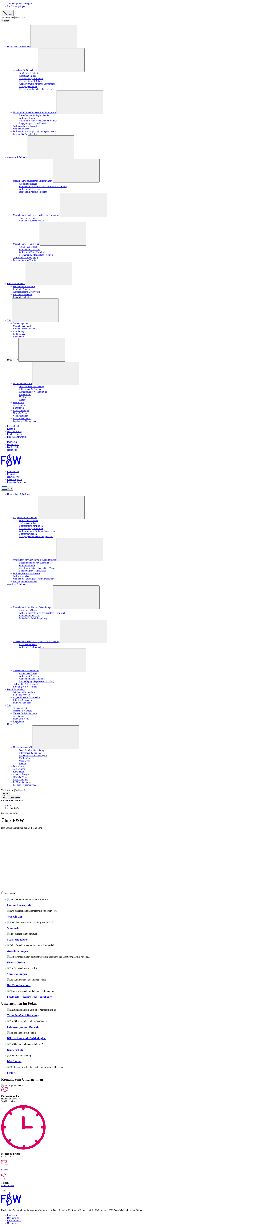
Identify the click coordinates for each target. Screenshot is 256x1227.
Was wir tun (18, 402)
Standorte (13, 928)
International (13, 426)
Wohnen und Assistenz (29, 189)
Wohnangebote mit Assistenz (26, 126)
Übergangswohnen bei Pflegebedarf (36, 89)
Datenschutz (13, 444)
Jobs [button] (9, 705)
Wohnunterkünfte (27, 118)
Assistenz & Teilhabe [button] (17, 584)
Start (9, 805)
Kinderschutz (25, 394)
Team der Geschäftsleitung (31, 386)
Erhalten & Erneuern (22, 294)
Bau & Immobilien (16, 283)
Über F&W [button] (12, 724)
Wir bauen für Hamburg (24, 286)
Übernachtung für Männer (31, 81)
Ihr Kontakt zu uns (22, 418)
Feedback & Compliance (24, 421)
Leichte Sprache (14, 434)
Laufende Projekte (21, 289)
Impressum (12, 442)
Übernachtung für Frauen (31, 78)
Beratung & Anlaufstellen (25, 134)
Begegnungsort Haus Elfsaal (32, 123)
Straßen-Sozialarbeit (28, 73)
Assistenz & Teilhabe (17, 157)
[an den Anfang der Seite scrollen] (3, 1190)
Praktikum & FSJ (21, 334)
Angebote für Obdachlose (25, 70)
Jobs (9, 320)
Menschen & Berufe (22, 326)
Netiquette (12, 450)
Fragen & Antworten (17, 437)
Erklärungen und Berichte (23, 1026)
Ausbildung (18, 331)
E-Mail (4, 1169)
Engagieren (18, 336)
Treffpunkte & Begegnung (25, 257)
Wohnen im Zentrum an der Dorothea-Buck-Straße (43, 186)
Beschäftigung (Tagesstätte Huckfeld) (36, 255)
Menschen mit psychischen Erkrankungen (32, 181)
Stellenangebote (20, 323)
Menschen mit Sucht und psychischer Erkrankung (36, 215)
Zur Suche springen (16, 6)
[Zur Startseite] (11, 466)
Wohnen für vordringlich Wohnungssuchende (34, 131)
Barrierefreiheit (14, 447)
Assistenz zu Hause (28, 184)
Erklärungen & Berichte (30, 389)
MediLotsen (24, 397)
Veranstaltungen (20, 415)
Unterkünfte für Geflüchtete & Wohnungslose (34, 112)
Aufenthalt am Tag (27, 76)
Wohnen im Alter (21, 128)
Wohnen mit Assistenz (29, 249)
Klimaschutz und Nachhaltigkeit (26, 1038)
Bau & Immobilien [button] (16, 689)
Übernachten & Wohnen (18, 46)
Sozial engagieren (17, 939)
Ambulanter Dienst (28, 247)
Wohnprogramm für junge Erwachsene (37, 84)
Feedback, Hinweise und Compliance (29, 996)
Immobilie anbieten (22, 297)
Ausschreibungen (21, 410)
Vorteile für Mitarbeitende (25, 328)
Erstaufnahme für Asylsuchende (34, 115)
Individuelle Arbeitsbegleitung (33, 192)
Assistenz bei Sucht (28, 218)
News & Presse (20, 413)
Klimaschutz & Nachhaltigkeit (33, 391)
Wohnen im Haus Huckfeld (32, 252)
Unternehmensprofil (22, 383)
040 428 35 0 (7, 1185)
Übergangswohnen (28, 86)
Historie (22, 399)
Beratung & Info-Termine (25, 260)
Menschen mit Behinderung (26, 244)
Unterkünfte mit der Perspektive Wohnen (38, 120)
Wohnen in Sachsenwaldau (31, 220)
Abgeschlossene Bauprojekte (26, 291)
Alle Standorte (20, 405)
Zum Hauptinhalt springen (19, 3)
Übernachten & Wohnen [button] (18, 494)
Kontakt (11, 429)
